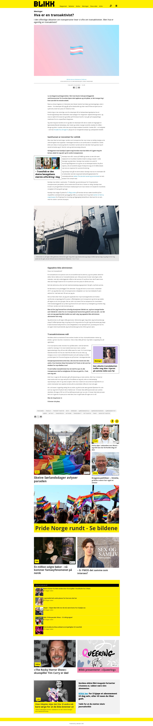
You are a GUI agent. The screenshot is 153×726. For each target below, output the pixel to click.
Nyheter (71, 6)
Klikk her (83, 693)
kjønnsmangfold (84, 411)
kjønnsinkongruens (97, 411)
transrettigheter (58, 411)
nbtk (67, 411)
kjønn (45, 413)
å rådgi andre (71, 192)
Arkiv (101, 6)
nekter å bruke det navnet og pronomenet (86, 176)
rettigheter (87, 413)
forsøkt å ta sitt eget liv (61, 130)
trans (95, 413)
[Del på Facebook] (74, 87)
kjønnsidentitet (111, 411)
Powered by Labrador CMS (76, 723)
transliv (48, 411)
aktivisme (68, 413)
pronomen (40, 411)
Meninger (85, 6)
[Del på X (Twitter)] (76, 87)
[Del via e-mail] (79, 87)
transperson (60, 413)
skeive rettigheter (104, 413)
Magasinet (63, 6)
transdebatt (77, 413)
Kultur (78, 6)
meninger (74, 411)
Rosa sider (93, 6)
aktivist (51, 413)
